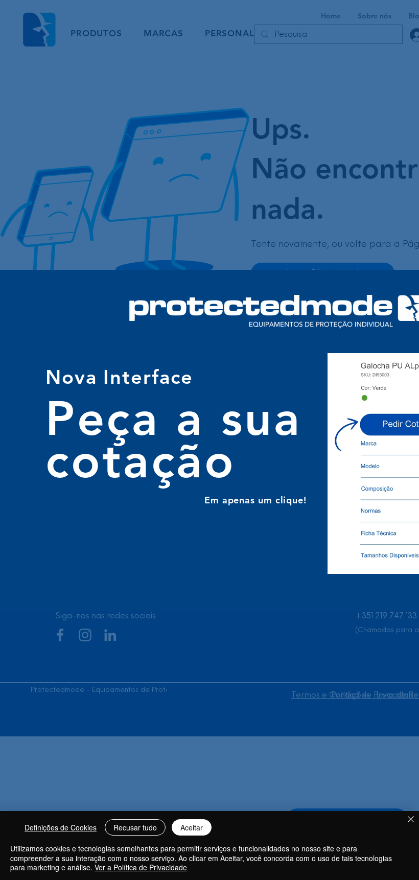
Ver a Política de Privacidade (141, 867)
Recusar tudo (135, 827)
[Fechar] (411, 820)
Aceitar (191, 827)
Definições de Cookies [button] (61, 827)
